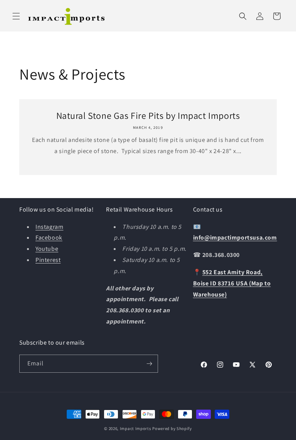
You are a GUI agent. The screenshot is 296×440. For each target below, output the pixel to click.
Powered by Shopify (172, 428)
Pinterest (48, 260)
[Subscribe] (149, 364)
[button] (16, 16)
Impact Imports (135, 428)
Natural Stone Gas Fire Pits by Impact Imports (148, 116)
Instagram (49, 227)
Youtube (46, 249)
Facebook (48, 237)
